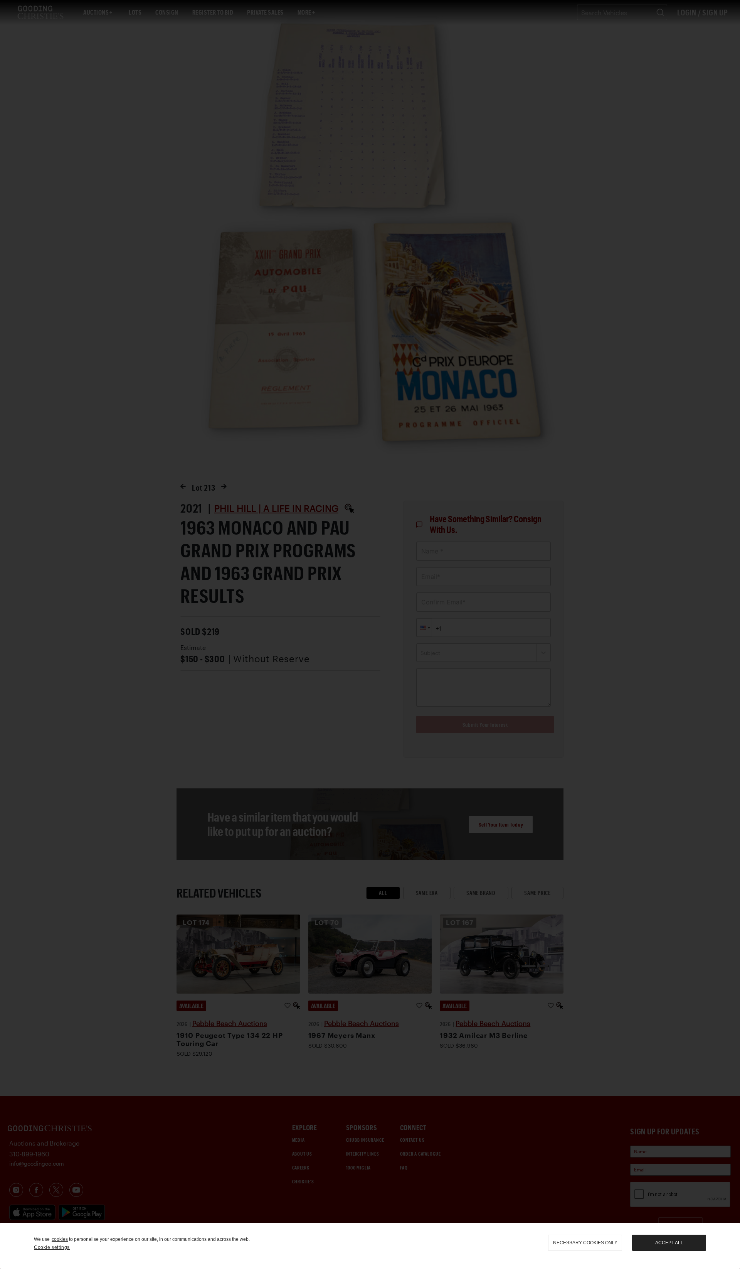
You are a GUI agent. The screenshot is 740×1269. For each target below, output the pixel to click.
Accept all (669, 1242)
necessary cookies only (585, 1242)
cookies (60, 1239)
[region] (370, 1246)
